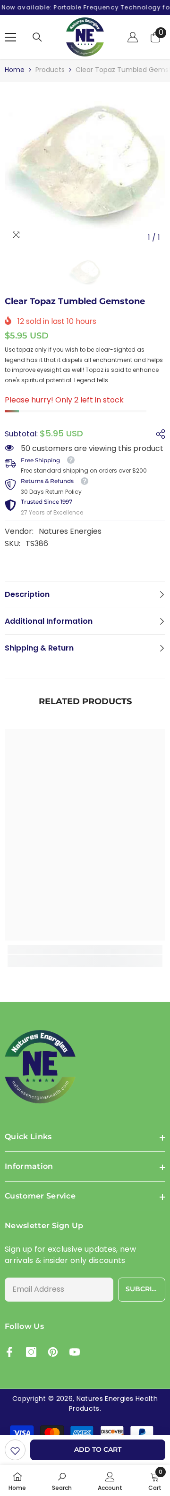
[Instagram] (31, 1352)
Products (50, 69)
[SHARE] (158, 434)
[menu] (10, 37)
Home (15, 69)
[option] (85, 167)
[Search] (37, 37)
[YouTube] (74, 1352)
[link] (15, 1450)
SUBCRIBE (143, 1289)
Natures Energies (70, 531)
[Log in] (133, 37)
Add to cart (97, 1449)
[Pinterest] (53, 1352)
